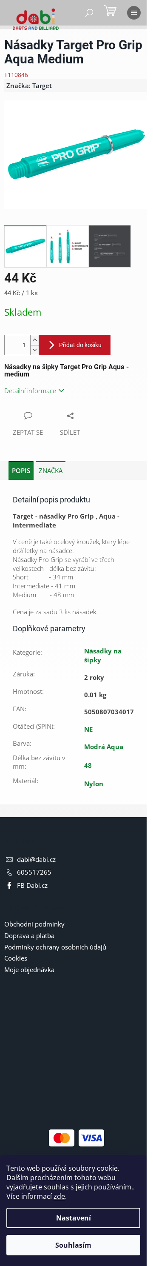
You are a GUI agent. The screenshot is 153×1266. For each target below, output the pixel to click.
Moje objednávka (29, 969)
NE (88, 729)
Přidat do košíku (80, 345)
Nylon (93, 783)
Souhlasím (73, 1245)
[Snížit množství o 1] (34, 350)
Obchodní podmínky (34, 924)
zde (59, 1196)
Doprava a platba (29, 935)
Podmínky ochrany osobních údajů (55, 947)
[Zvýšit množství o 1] (34, 340)
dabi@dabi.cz (36, 859)
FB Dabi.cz (32, 885)
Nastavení (73, 1218)
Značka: (29, 85)
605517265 (34, 872)
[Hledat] (89, 12)
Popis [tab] (21, 470)
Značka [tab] (50, 470)
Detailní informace (30, 390)
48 (88, 765)
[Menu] (133, 12)
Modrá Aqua (103, 746)
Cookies (15, 958)
